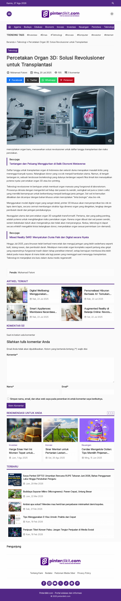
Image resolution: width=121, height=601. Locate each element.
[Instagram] (49, 583)
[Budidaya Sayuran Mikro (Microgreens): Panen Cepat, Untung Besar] (15, 494)
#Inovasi (69, 35)
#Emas (44, 35)
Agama (17, 27)
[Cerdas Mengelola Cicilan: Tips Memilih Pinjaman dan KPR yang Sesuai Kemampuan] (97, 430)
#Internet (108, 35)
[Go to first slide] (112, 413)
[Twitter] (60, 583)
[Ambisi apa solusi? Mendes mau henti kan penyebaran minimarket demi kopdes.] (15, 507)
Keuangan (84, 27)
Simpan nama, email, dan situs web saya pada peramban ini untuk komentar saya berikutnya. (56, 398)
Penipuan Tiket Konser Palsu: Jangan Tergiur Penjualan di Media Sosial (58, 529)
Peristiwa (96, 27)
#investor (96, 35)
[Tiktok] (66, 583)
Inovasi (60, 27)
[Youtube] (55, 583)
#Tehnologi (56, 35)
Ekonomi (49, 27)
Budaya (27, 27)
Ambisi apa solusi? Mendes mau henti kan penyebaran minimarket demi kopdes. (63, 504)
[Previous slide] (108, 413)
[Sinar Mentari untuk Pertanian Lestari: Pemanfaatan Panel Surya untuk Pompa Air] (60, 430)
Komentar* (12, 354)
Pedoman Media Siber (65, 573)
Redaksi (48, 573)
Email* (65, 386)
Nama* (10, 386)
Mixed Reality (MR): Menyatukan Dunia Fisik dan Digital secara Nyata (49, 237)
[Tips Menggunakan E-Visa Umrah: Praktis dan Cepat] (15, 519)
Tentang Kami (36, 573)
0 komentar (74, 72)
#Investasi (32, 35)
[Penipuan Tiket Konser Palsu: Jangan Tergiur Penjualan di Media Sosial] (15, 532)
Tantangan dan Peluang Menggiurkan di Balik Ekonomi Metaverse (47, 163)
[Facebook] (43, 583)
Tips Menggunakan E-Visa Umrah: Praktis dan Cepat (49, 517)
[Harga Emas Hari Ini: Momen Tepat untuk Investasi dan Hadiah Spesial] (24, 430)
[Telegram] (71, 583)
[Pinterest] (77, 583)
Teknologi (109, 27)
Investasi (71, 27)
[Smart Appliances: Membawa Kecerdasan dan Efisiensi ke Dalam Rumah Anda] (17, 313)
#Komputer (82, 35)
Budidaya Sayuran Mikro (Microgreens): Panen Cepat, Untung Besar (57, 491)
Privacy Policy (84, 573)
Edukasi (38, 27)
